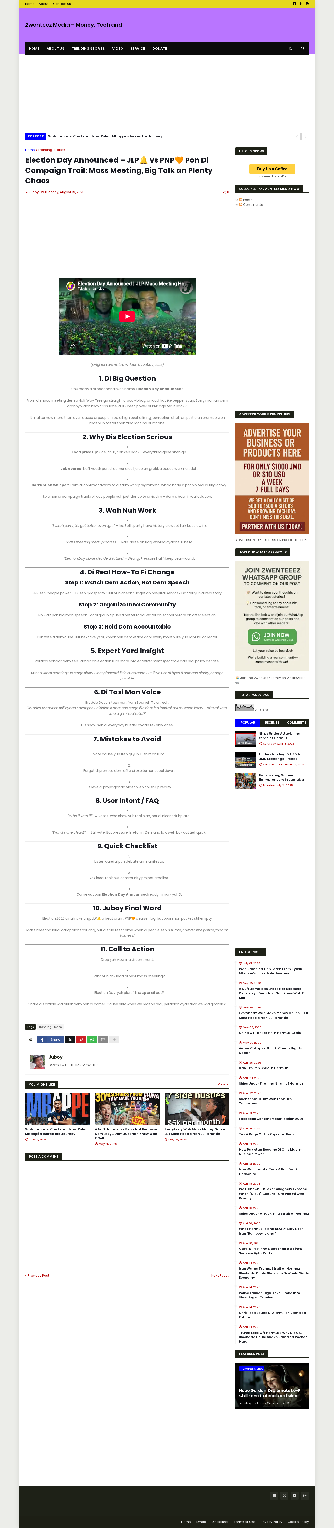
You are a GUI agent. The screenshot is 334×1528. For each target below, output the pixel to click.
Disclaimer (220, 1521)
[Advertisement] (167, 95)
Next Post (219, 1275)
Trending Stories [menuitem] (88, 48)
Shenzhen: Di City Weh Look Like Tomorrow (265, 1101)
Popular (248, 722)
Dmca (201, 1521)
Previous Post (38, 1275)
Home (29, 4)
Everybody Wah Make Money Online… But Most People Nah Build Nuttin (196, 1131)
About (44, 4)
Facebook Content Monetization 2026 (271, 1119)
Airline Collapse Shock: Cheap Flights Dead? (270, 1050)
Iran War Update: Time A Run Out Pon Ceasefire (270, 1171)
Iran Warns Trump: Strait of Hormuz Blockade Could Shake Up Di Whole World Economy (274, 1273)
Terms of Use (244, 1521)
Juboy (56, 1057)
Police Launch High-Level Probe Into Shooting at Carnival (269, 1295)
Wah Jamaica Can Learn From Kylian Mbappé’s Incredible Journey (105, 136)
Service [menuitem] (138, 48)
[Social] (274, 1496)
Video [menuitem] (117, 48)
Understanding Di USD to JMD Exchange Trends (280, 756)
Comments (252, 204)
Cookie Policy (298, 1521)
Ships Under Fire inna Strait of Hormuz (271, 1083)
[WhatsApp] (92, 1039)
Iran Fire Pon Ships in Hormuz (263, 1068)
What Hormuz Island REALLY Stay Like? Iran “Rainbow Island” (271, 1231)
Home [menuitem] (34, 48)
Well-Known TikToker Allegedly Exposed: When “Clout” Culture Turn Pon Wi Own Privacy (273, 1193)
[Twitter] (70, 1039)
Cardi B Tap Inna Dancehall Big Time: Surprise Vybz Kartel (270, 1251)
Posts (247, 199)
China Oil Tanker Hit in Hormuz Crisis (270, 1033)
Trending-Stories (51, 149)
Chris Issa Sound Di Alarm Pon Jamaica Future (272, 1315)
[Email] (103, 1039)
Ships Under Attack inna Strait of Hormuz (279, 735)
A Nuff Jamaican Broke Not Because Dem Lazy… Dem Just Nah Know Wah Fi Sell (126, 1133)
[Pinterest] (81, 1039)
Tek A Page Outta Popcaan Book (266, 1134)
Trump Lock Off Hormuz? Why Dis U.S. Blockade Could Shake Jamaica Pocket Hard (273, 1337)
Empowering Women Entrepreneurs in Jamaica (281, 777)
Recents (272, 722)
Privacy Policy (271, 1521)
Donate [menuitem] (159, 48)
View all (223, 1084)
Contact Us (62, 4)
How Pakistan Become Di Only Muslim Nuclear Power (270, 1151)
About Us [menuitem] (55, 48)
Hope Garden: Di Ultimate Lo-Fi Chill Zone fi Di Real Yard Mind (270, 1393)
